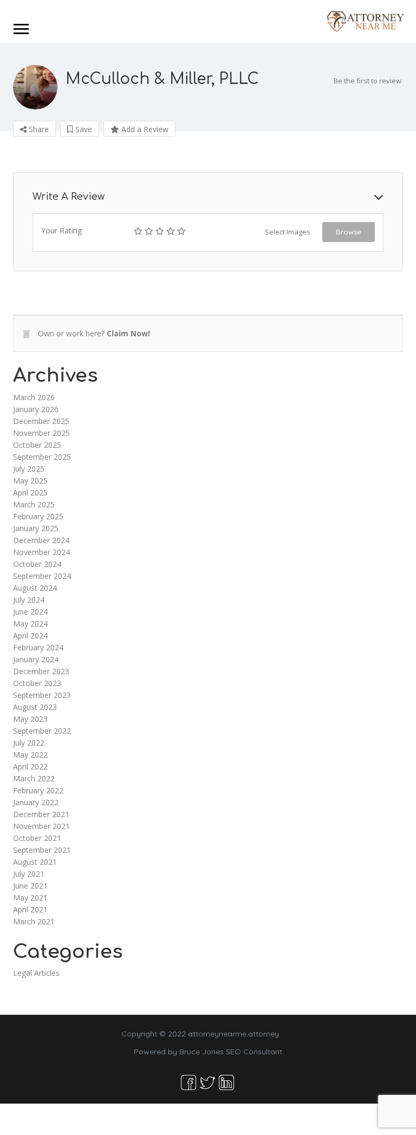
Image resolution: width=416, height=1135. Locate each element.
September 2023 (42, 695)
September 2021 (42, 850)
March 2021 (34, 921)
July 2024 (28, 600)
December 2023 (41, 671)
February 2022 (38, 790)
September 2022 (42, 731)
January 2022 (35, 802)
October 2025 (37, 445)
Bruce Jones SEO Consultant (230, 1051)
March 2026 (34, 397)
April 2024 (30, 635)
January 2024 (35, 659)
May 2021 (30, 897)
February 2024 (38, 647)
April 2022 (30, 766)
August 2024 (35, 588)
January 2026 (35, 409)
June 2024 (30, 611)
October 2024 (37, 564)
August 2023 (35, 707)
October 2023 (37, 683)
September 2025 (42, 457)
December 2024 (41, 540)
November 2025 (41, 433)
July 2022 (28, 743)
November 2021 (41, 826)
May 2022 (30, 754)
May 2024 (30, 623)
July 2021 (28, 874)
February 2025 (38, 516)
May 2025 (30, 480)
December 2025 (41, 421)
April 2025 (30, 492)
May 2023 (30, 719)
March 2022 (34, 778)
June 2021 (30, 885)
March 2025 (34, 504)
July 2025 (28, 469)
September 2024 (42, 576)
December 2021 (41, 814)
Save (82, 129)
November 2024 (41, 552)
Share (38, 129)
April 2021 (30, 909)
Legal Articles (36, 973)
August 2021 (35, 862)
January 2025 (35, 528)
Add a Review (143, 129)
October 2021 (37, 838)
